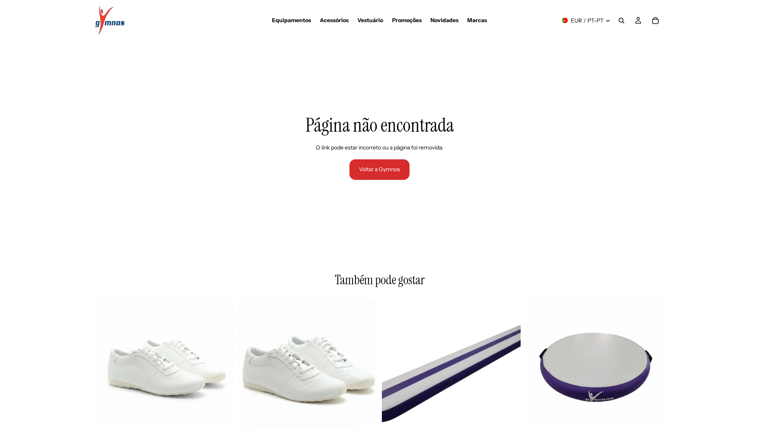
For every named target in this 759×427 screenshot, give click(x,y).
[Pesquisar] (621, 20)
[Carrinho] (655, 20)
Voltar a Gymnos (379, 169)
